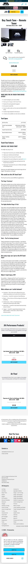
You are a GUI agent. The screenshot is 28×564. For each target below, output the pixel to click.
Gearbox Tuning (5, 505)
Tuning (15, 511)
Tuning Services (5, 525)
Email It (24, 159)
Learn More (20, 7)
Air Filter (4, 489)
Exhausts (4, 502)
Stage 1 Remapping (18, 494)
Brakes (3, 494)
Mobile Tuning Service (19, 500)
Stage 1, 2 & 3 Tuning (18, 492)
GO (22, 12)
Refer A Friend (17, 505)
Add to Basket (14, 74)
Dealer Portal (17, 513)
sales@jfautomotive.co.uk (8, 451)
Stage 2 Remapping (18, 496)
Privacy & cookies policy (9, 546)
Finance (15, 503)
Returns (15, 518)
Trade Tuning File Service (19, 509)
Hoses (3, 511)
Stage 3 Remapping (18, 498)
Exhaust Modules (6, 500)
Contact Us (16, 489)
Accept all (14, 550)
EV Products (4, 498)
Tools (3, 522)
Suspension (4, 520)
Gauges (3, 503)
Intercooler (4, 514)
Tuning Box (4, 524)
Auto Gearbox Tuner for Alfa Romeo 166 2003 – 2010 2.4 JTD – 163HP (14, 352)
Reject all (14, 554)
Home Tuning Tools (6, 509)
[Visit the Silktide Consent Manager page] (22, 558)
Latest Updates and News (19, 507)
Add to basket (14, 362)
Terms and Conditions (19, 524)
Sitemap (15, 514)
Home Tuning (5, 507)
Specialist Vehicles (18, 491)
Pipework (4, 518)
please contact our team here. (20, 91)
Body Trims (4, 492)
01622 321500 (5, 453)
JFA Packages (5, 516)
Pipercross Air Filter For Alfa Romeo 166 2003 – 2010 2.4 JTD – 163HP (14, 398)
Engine (3, 496)
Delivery (15, 516)
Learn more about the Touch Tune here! (10, 315)
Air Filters (4, 491)
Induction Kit (5, 513)
